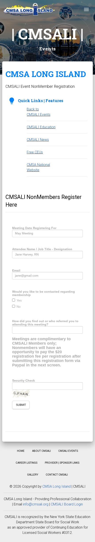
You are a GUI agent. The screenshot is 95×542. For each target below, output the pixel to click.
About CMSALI (41, 450)
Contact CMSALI (57, 474)
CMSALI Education (41, 127)
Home (21, 450)
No (19, 306)
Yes (19, 300)
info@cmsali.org (35, 504)
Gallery (32, 474)
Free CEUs (35, 152)
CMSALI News (38, 140)
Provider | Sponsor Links (62, 462)
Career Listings (26, 462)
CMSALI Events (68, 450)
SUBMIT (21, 404)
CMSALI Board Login (67, 504)
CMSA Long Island (56, 486)
